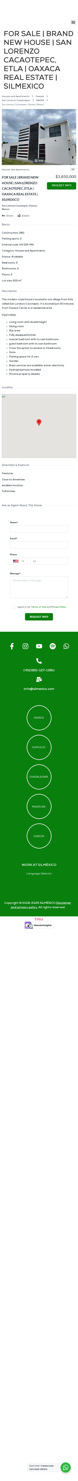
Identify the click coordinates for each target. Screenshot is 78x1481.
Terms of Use (38, 607)
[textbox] (18, 561)
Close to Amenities (13, 479)
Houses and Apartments (15, 96)
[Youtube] (39, 646)
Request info (61, 185)
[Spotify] (52, 646)
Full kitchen (8, 491)
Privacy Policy (58, 607)
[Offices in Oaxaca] (39, 718)
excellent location (12, 485)
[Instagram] (25, 646)
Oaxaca (40, 96)
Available (17, 257)
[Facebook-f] (11, 646)
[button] (73, 22)
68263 (40, 100)
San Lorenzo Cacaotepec (16, 100)
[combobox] (18, 561)
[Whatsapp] (66, 646)
